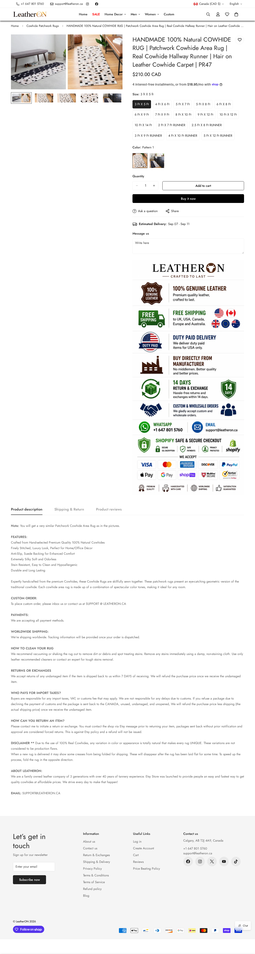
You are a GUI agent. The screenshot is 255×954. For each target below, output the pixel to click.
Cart (136, 855)
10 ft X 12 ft (229, 115)
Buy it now (188, 198)
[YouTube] (224, 861)
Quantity (138, 176)
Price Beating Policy (146, 868)
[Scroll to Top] (247, 932)
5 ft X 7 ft (184, 105)
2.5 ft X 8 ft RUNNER (207, 126)
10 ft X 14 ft (144, 126)
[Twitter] (212, 861)
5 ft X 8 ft (204, 105)
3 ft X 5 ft (143, 105)
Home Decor (114, 14)
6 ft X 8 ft (225, 105)
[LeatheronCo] (30, 14)
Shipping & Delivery (96, 861)
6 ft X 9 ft (143, 115)
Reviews (138, 861)
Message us (140, 233)
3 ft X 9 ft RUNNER (149, 136)
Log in (137, 841)
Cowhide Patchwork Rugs (42, 26)
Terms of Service (94, 882)
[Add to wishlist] (239, 39)
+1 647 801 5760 (195, 848)
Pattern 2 (156, 160)
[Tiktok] (236, 861)
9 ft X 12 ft (206, 115)
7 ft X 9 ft (163, 115)
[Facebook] (96, 4)
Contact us (90, 848)
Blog (86, 895)
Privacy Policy (92, 868)
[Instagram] (87, 4)
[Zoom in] (114, 42)
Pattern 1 (139, 160)
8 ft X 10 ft (184, 115)
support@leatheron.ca (197, 853)
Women (150, 14)
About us (89, 841)
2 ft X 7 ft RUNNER (172, 126)
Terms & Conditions (96, 875)
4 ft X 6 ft (163, 105)
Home (83, 14)
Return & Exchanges (96, 855)
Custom (169, 14)
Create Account (143, 848)
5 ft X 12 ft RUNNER (218, 136)
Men (134, 14)
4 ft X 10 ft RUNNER (183, 136)
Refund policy (92, 889)
